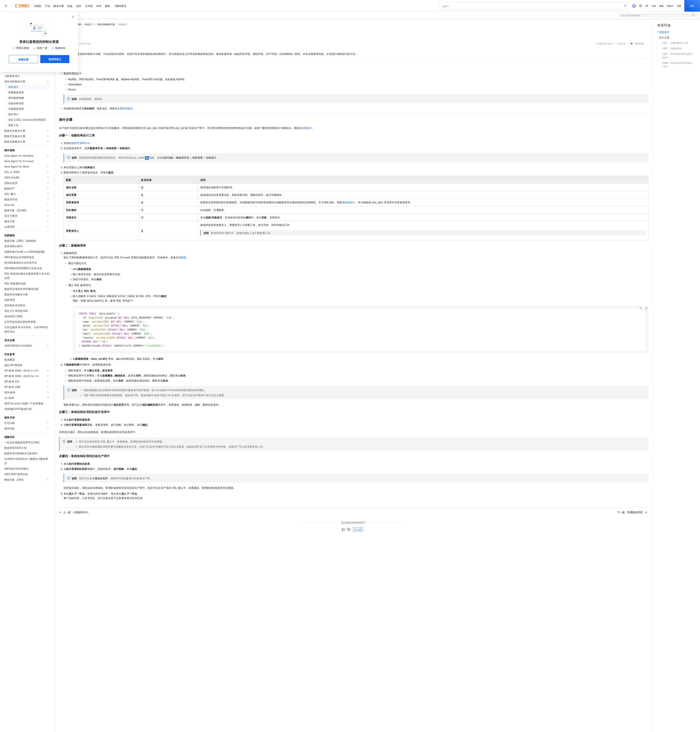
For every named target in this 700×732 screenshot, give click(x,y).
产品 (47, 6)
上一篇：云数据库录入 (76, 512)
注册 (679, 5)
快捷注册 (23, 59)
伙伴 (98, 6)
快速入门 (89, 24)
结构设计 (307, 128)
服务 (107, 6)
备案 (661, 5)
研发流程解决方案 (106, 24)
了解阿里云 (120, 6)
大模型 (37, 6)
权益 (70, 6)
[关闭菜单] (6, 6)
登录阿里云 (54, 59)
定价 (78, 6)
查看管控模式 (125, 108)
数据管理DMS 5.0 (79, 143)
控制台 (670, 5)
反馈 (359, 529)
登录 (692, 5)
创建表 (182, 257)
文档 (654, 5)
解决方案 (59, 6)
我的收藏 (639, 43)
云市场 (89, 6)
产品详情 (621, 43)
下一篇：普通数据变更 (630, 512)
